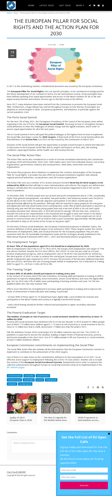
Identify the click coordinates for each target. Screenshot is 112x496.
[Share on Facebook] (88, 387)
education (12, 384)
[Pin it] (97, 387)
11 (12, 398)
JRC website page (15, 367)
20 (47, 398)
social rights (28, 380)
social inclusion (43, 376)
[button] (90, 5)
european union (14, 380)
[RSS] (102, 387)
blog (15, 13)
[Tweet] (93, 387)
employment (51, 380)
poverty (40, 380)
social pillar (29, 376)
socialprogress (25, 384)
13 (81, 398)
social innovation (14, 376)
